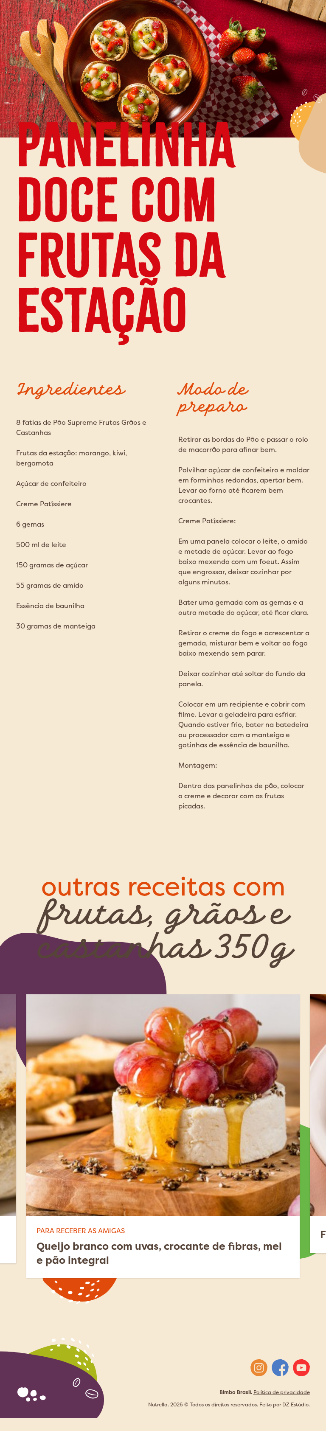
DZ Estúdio (295, 1404)
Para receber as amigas (81, 1230)
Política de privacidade (281, 1392)
